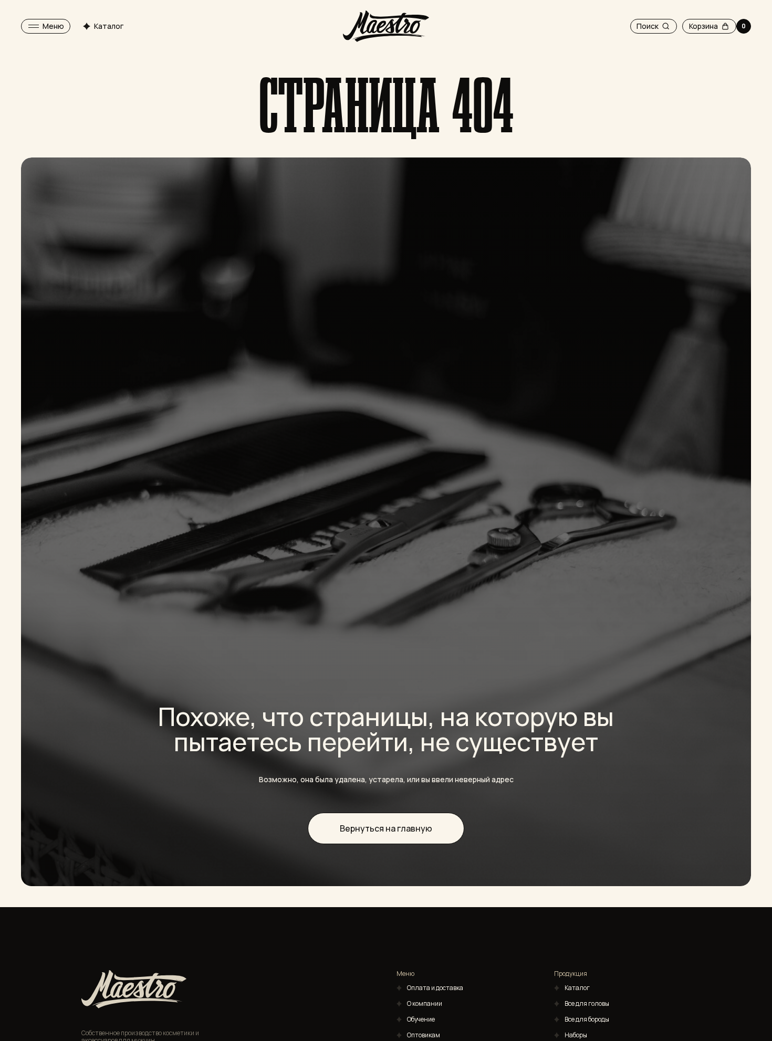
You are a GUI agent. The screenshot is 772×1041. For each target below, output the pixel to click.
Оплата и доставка (435, 987)
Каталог (577, 987)
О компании (424, 1003)
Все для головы (587, 1003)
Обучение (421, 1019)
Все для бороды (587, 1019)
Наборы (576, 1035)
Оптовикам (423, 1035)
